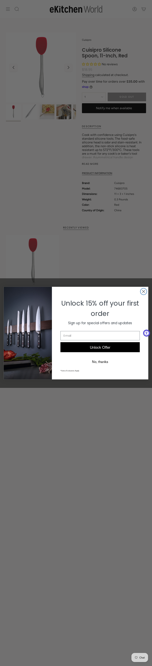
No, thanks (100, 361)
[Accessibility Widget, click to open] (146, 333)
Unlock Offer (100, 347)
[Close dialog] (143, 291)
